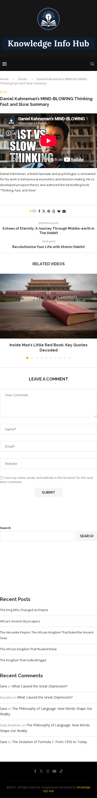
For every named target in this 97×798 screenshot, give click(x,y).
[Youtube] (54, 771)
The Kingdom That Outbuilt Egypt (23, 660)
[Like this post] (34, 211)
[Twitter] (41, 771)
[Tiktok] (61, 771)
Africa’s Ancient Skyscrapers (20, 621)
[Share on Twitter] (43, 211)
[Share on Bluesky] (59, 211)
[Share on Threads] (53, 211)
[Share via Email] (64, 211)
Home (4, 79)
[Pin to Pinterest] (48, 211)
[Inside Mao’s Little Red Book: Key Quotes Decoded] (48, 306)
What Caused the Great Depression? (39, 686)
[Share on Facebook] (39, 211)
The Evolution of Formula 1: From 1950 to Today (49, 742)
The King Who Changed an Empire (24, 610)
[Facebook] (35, 771)
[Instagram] (47, 771)
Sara (3, 686)
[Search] (92, 64)
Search (5, 528)
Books (22, 79)
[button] (4, 316)
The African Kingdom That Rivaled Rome (28, 649)
